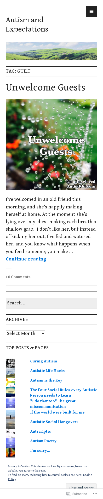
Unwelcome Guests (45, 87)
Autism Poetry (43, 441)
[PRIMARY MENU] (91, 11)
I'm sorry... (40, 450)
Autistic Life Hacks (47, 370)
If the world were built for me (57, 412)
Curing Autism (43, 361)
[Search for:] (51, 303)
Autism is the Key (46, 380)
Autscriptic (40, 431)
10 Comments (18, 277)
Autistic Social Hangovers (54, 421)
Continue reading (26, 259)
